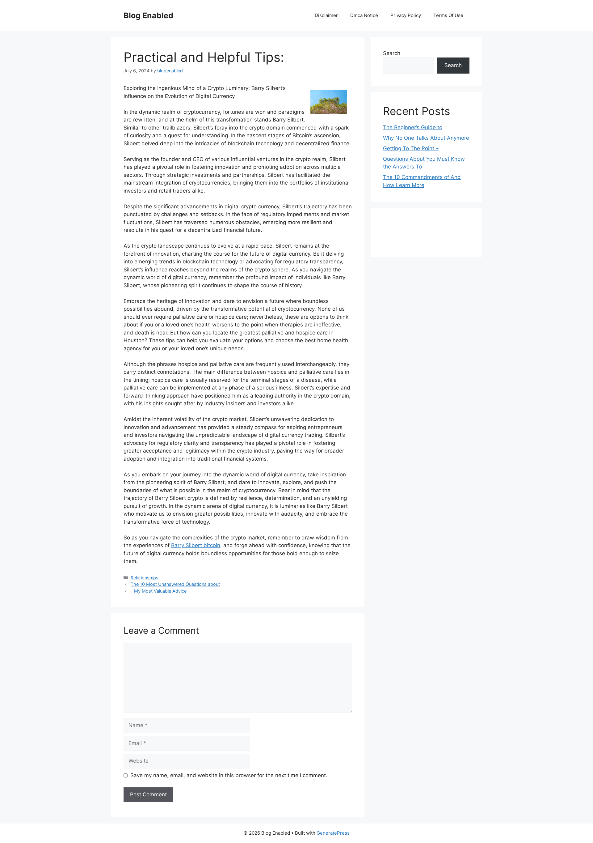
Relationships (144, 577)
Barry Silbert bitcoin (195, 545)
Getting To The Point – (411, 148)
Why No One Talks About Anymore (426, 138)
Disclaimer (326, 15)
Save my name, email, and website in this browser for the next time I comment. (228, 775)
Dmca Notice (364, 15)
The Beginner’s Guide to (412, 127)
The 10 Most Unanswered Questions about (175, 584)
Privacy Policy (405, 15)
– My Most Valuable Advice (159, 591)
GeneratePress (333, 833)
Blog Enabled (148, 15)
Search (391, 53)
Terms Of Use (448, 15)
